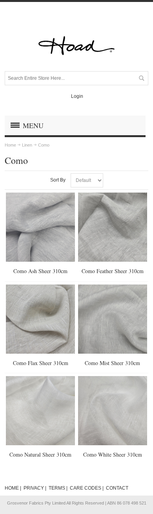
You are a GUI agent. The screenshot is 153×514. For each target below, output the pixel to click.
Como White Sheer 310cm (112, 454)
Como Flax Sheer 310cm (40, 363)
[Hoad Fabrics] (76, 45)
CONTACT (117, 488)
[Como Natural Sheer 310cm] (40, 410)
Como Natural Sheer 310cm (40, 454)
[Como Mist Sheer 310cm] (112, 319)
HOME (12, 488)
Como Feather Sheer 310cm (113, 271)
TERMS (57, 488)
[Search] (141, 78)
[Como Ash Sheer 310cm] (40, 227)
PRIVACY (34, 488)
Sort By (58, 180)
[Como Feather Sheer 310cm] (112, 227)
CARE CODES (85, 488)
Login (77, 96)
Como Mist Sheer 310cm (112, 363)
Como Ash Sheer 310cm (40, 271)
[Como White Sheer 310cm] (112, 410)
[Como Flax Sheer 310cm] (40, 319)
